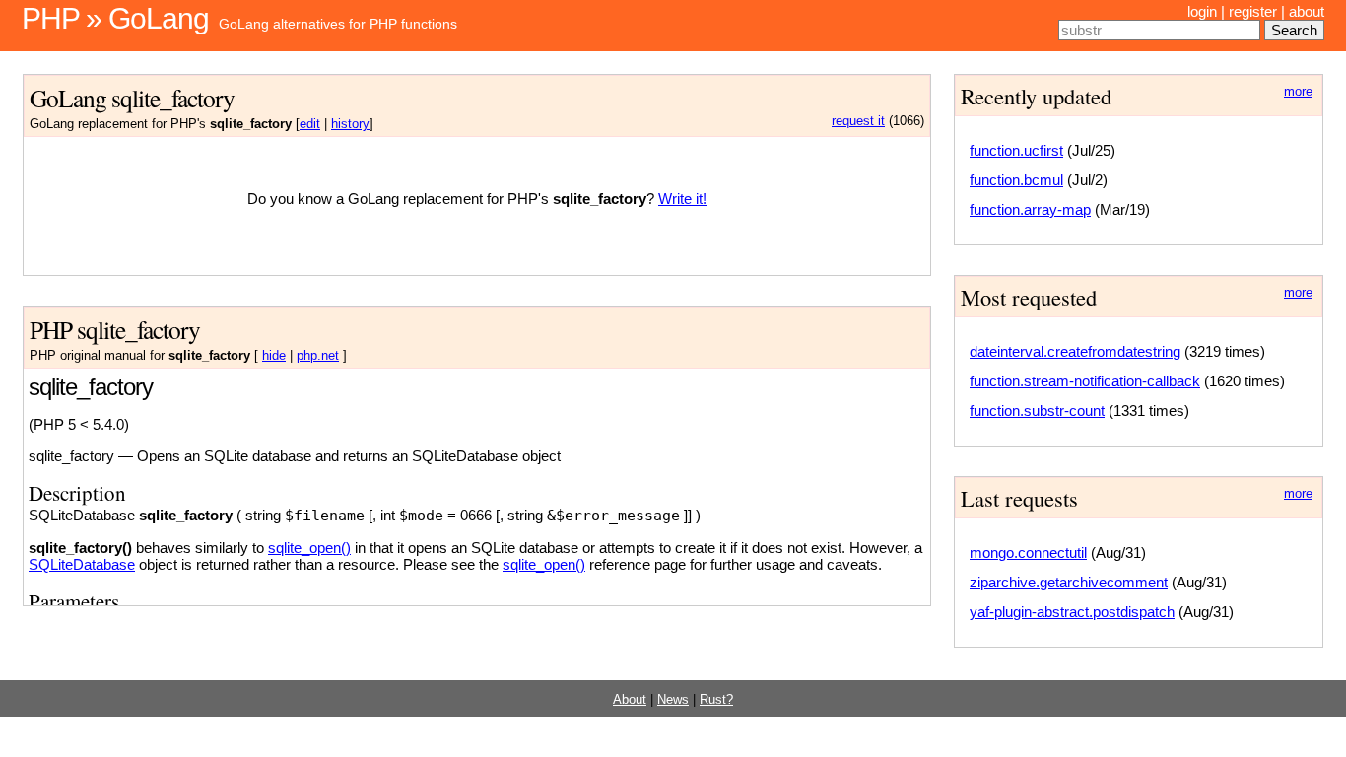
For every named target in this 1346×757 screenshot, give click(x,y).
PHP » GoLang (115, 18)
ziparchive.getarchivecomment (1069, 582)
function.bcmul (1016, 180)
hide (274, 356)
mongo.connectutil (1028, 552)
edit (310, 124)
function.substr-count (1037, 410)
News (673, 700)
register (1253, 11)
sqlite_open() (309, 547)
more (1298, 92)
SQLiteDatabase (82, 564)
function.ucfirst (1016, 150)
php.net (318, 356)
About (629, 700)
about (1306, 11)
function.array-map (1030, 209)
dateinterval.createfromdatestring (1075, 351)
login (1202, 11)
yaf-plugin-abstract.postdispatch (1072, 611)
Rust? (716, 700)
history (350, 124)
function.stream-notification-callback (1085, 381)
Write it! (682, 198)
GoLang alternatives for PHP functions (338, 24)
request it (858, 121)
